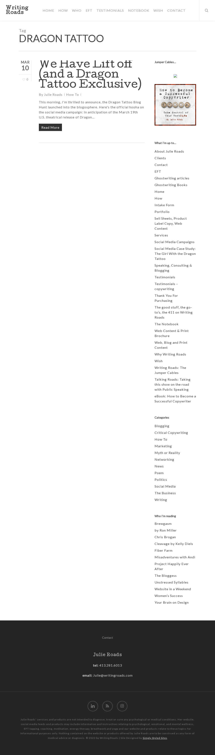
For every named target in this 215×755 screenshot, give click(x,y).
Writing (161, 500)
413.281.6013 (110, 665)
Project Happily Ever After (172, 566)
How (158, 198)
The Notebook (167, 324)
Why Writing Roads (170, 354)
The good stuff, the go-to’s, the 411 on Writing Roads (174, 312)
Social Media (165, 486)
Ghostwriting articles (172, 178)
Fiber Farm (164, 550)
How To (72, 94)
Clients (160, 158)
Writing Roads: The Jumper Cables (170, 370)
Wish (159, 361)
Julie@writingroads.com (113, 675)
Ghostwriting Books (171, 185)
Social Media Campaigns (175, 242)
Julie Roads (53, 94)
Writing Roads (17, 10)
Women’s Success (169, 596)
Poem (159, 473)
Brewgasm (163, 523)
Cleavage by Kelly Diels (174, 544)
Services (161, 235)
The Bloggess (166, 575)
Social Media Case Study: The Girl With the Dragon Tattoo (175, 253)
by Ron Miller (166, 530)
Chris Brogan (165, 537)
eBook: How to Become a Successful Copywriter (175, 398)
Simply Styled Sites (155, 737)
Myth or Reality (167, 453)
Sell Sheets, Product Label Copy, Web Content (171, 223)
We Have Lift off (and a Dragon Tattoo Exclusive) (90, 75)
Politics (161, 479)
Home (159, 191)
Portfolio (162, 212)
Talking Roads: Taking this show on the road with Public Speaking (173, 384)
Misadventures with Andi (175, 557)
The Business (165, 493)
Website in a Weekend (173, 589)
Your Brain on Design (172, 602)
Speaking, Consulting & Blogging (173, 267)
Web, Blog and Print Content (171, 344)
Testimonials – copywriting (166, 286)
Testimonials (165, 277)
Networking (164, 459)
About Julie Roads (169, 151)
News (159, 466)
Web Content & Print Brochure (172, 333)
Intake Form (164, 205)
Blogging (162, 426)
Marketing (163, 446)
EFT (158, 171)
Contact (161, 165)
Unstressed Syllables (172, 582)
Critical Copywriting (171, 433)
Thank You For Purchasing (166, 297)
